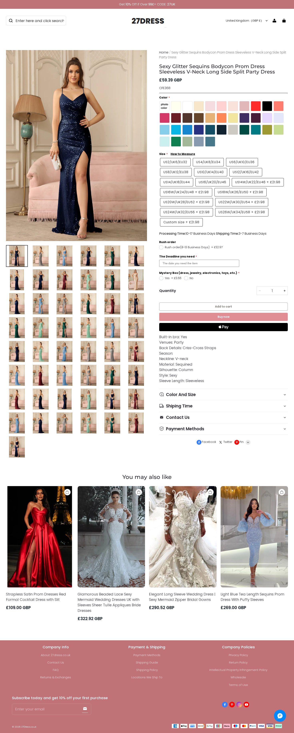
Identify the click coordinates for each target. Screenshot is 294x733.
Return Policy (238, 662)
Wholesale (238, 677)
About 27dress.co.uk (55, 655)
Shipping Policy (147, 670)
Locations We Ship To (146, 677)
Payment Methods (146, 655)
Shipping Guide (147, 662)
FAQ (56, 670)
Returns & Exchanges (55, 677)
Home (163, 52)
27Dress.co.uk (28, 726)
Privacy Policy (238, 655)
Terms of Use (238, 685)
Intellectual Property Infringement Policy (238, 670)
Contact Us (55, 662)
